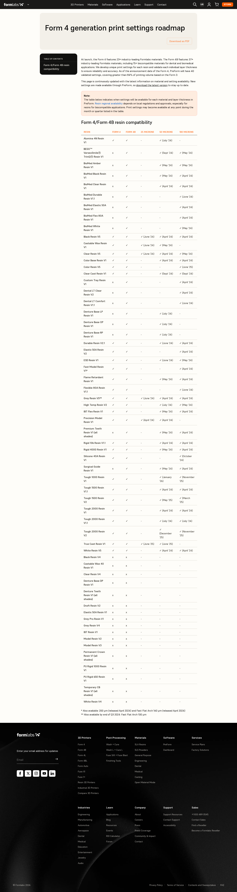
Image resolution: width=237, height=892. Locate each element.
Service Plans (198, 744)
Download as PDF (179, 41)
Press (137, 825)
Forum (109, 841)
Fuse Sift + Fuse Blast (117, 755)
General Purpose (143, 755)
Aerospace (83, 830)
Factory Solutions (200, 749)
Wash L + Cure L (114, 749)
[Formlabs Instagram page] (36, 773)
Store (227, 4)
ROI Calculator (113, 836)
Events (109, 830)
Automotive (83, 825)
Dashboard (168, 749)
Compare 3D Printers (88, 793)
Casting (138, 777)
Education (83, 846)
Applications (123, 4)
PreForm (167, 744)
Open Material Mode (145, 782)
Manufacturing (85, 819)
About (138, 814)
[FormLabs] (14, 4)
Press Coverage (143, 830)
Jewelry (82, 857)
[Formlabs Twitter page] (28, 773)
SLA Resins (140, 744)
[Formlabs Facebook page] (20, 773)
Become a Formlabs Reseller (206, 830)
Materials (93, 4)
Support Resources (172, 814)
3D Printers (77, 4)
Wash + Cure (112, 744)
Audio (81, 863)
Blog (108, 819)
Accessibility (169, 825)
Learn (137, 4)
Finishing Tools (113, 760)
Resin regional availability (109, 103)
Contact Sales (199, 819)
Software (107, 4)
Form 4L (82, 755)
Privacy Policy (156, 885)
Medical (139, 771)
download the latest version (152, 85)
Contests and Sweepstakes (202, 885)
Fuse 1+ (81, 777)
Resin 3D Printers (86, 782)
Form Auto (83, 766)
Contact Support (171, 819)
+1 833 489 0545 (200, 814)
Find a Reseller (199, 825)
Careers (139, 819)
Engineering (141, 760)
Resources (111, 825)
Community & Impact (145, 836)
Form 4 (81, 744)
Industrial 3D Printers (88, 787)
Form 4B (82, 749)
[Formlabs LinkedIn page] (52, 773)
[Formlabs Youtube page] (44, 773)
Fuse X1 (81, 771)
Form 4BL (82, 760)
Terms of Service (175, 885)
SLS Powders (141, 749)
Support (148, 4)
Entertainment (85, 852)
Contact (162, 4)
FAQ (222, 885)
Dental (138, 766)
